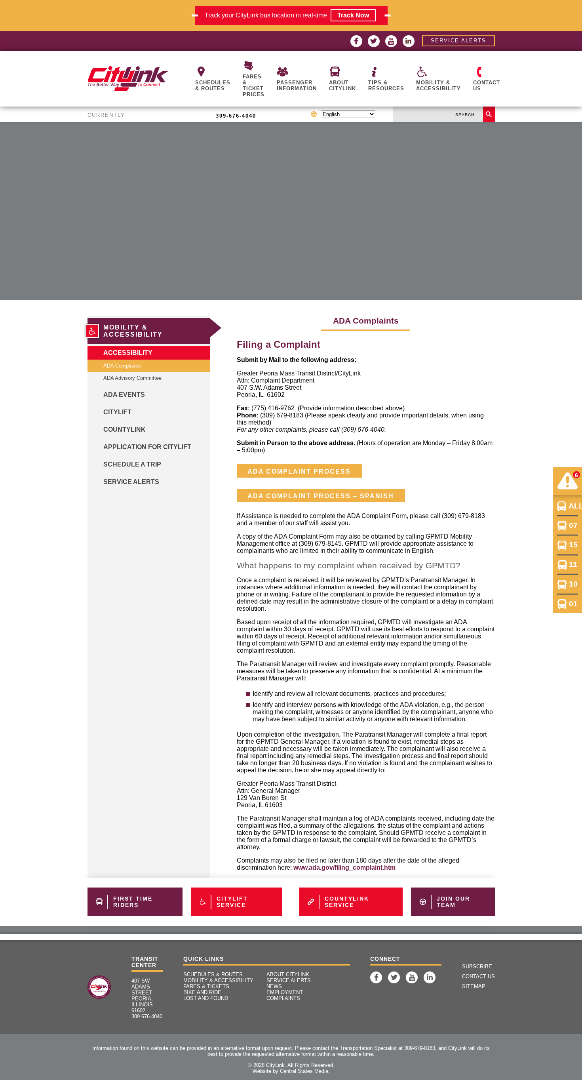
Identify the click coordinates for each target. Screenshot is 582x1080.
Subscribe (477, 967)
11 (573, 564)
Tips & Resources (386, 85)
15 (573, 545)
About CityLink (342, 85)
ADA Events (124, 394)
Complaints (283, 998)
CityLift (117, 412)
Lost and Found (205, 998)
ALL (573, 505)
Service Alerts (458, 41)
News (274, 986)
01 (573, 603)
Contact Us (486, 85)
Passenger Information (297, 85)
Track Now (353, 15)
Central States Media (304, 1071)
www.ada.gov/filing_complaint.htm (344, 867)
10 (573, 584)
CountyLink (124, 429)
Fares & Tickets (206, 986)
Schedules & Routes (212, 85)
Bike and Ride (202, 992)
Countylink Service (347, 901)
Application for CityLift (147, 447)
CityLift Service (232, 901)
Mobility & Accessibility (438, 85)
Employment (284, 992)
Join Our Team (453, 901)
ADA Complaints (122, 366)
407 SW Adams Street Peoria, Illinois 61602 (142, 995)
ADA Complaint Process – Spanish (320, 496)
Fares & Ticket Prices (253, 85)
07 (573, 525)
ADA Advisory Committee (132, 378)
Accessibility (127, 352)
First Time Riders (132, 901)
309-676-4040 (236, 116)
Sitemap (473, 986)
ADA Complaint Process (299, 471)
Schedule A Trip (132, 464)
